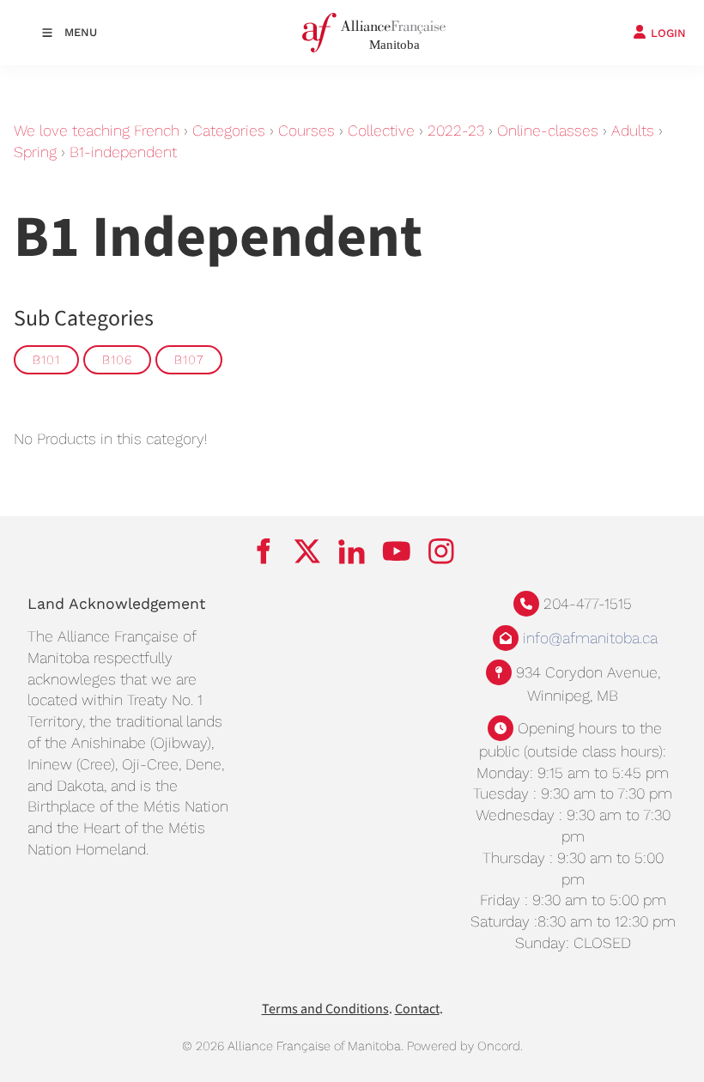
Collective (381, 130)
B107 (188, 360)
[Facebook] (262, 551)
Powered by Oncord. (465, 1046)
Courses (306, 130)
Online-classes (547, 130)
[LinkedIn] (352, 551)
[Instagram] (441, 551)
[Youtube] (396, 551)
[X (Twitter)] (307, 551)
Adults (632, 130)
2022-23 (456, 130)
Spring (35, 152)
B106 (117, 360)
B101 (46, 360)
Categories (228, 130)
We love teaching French (96, 130)
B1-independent (123, 152)
